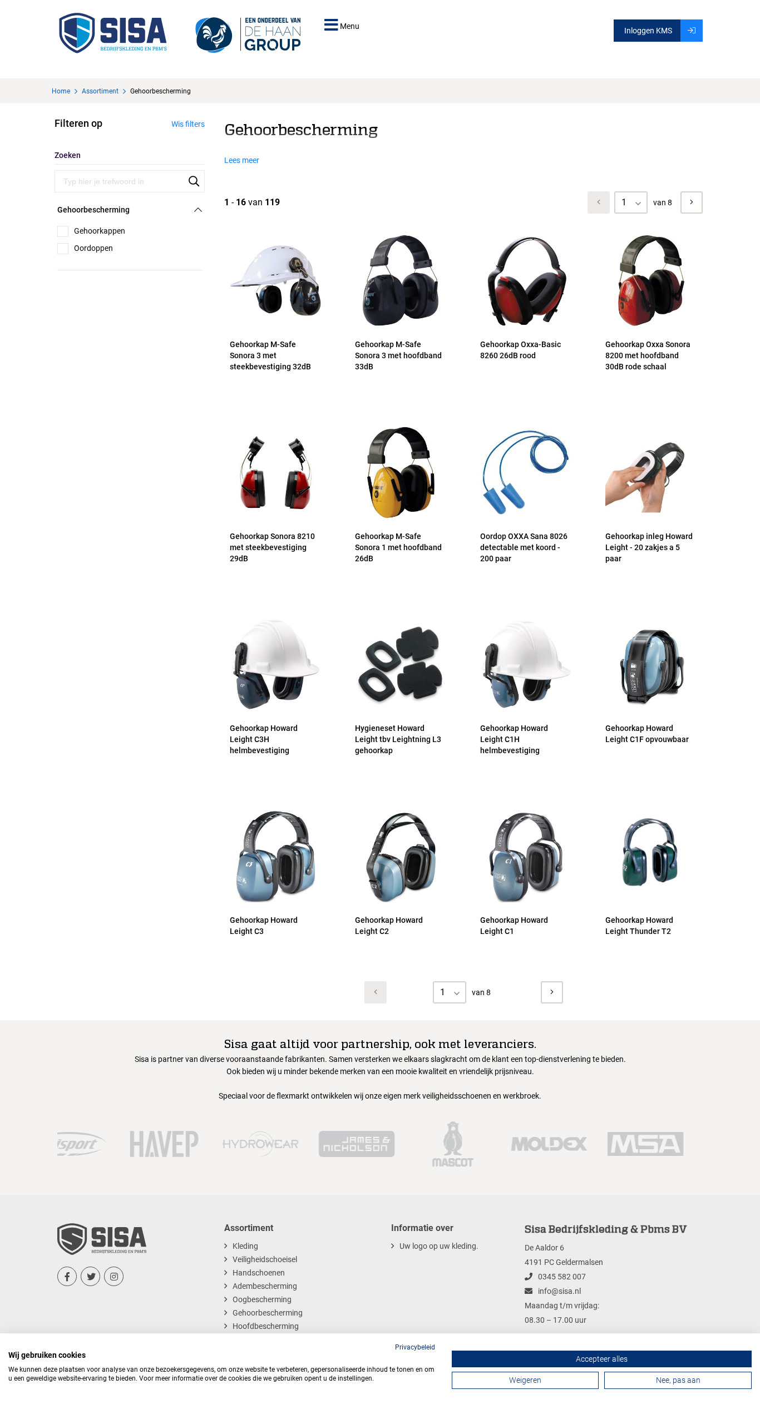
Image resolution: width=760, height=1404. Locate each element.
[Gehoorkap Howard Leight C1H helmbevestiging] (526, 710)
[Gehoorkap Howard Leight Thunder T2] (651, 902)
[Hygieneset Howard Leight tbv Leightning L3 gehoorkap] (401, 710)
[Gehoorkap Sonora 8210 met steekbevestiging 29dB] (276, 518)
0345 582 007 (562, 1276)
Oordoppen (93, 248)
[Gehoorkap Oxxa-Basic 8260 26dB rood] (526, 326)
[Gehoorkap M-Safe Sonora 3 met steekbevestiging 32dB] (276, 326)
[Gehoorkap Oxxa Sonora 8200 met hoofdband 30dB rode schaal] (651, 326)
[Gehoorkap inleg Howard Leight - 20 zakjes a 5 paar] (651, 518)
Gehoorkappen (99, 230)
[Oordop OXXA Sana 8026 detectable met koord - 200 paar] (526, 518)
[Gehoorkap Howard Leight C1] (526, 902)
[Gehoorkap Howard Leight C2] (401, 902)
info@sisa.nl (559, 1291)
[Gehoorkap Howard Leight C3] (276, 902)
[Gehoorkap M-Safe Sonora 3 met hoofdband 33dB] (401, 326)
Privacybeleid (415, 1347)
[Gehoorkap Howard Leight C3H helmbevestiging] (276, 710)
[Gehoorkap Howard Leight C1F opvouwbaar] (651, 710)
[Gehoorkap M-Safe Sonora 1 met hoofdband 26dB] (401, 518)
